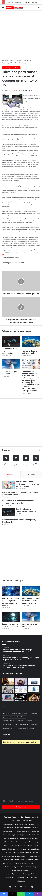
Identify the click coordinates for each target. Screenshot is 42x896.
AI (8, 713)
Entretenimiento (10, 877)
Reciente (31, 474)
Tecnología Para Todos (19, 63)
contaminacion (16, 713)
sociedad (34, 724)
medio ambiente (20, 717)
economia (34, 713)
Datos (33, 874)
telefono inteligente (9, 728)
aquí (3, 254)
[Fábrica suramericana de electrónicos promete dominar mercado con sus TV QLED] (8, 697)
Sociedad (34, 877)
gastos (5, 717)
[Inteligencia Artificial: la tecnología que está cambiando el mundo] (11, 591)
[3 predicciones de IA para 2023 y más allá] (11, 617)
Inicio (6, 60)
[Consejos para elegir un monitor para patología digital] (8, 689)
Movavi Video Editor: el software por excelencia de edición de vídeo (27, 484)
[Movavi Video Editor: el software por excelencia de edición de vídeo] (8, 485)
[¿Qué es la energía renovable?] (11, 364)
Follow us (6, 735)
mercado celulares (8, 721)
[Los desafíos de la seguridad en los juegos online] (11, 341)
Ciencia (14, 874)
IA (10, 717)
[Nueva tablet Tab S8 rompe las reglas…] (34, 697)
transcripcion (22, 728)
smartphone (24, 724)
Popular (10, 474)
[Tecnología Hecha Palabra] (15, 7)
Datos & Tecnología (15, 60)
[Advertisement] (21, 33)
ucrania (31, 728)
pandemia (29, 721)
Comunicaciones (24, 874)
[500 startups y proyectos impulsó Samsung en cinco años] (21, 697)
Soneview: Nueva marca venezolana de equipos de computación (18, 502)
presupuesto (7, 724)
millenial (20, 721)
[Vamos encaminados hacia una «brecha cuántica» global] (31, 341)
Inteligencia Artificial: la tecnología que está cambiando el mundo (11, 602)
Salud (27, 877)
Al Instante (21, 881)
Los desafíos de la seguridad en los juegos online (9, 351)
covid (26, 713)
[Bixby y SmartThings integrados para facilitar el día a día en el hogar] (21, 689)
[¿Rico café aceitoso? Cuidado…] (8, 681)
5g (3, 713)
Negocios (20, 877)
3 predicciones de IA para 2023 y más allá (10, 625)
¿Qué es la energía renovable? (9, 372)
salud (15, 724)
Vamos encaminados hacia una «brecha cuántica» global (31, 351)
